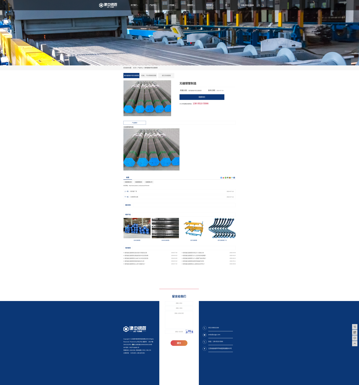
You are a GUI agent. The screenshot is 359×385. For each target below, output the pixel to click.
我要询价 (202, 97)
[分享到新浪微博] (223, 177)
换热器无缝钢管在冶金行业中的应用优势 (136, 258)
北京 (140, 353)
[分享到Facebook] (234, 177)
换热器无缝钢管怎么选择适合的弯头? (194, 264)
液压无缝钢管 (166, 75)
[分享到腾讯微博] (232, 177)
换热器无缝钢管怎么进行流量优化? (135, 264)
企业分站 (132, 350)
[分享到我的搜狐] (230, 177)
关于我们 (134, 5)
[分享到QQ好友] (228, 177)
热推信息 (126, 350)
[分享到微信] (225, 177)
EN (226, 5)
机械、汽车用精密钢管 (148, 75)
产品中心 (153, 5)
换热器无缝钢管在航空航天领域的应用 (136, 252)
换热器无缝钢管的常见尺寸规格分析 (193, 252)
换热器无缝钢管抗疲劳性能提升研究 (193, 261)
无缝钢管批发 (138, 182)
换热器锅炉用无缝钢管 (151, 67)
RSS (143, 350)
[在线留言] (354, 338)
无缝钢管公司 (149, 182)
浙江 (143, 353)
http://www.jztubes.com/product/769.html (139, 185)
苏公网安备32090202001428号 (143, 344)
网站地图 (138, 350)
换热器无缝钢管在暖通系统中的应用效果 (136, 255)
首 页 (134, 67)
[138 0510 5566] (354, 326)
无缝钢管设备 (134, 197)
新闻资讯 (190, 5)
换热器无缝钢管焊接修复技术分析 (134, 261)
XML (147, 350)
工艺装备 (171, 5)
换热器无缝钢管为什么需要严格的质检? (194, 258)
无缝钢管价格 (128, 182)
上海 (137, 353)
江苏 (131, 353)
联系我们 (209, 5)
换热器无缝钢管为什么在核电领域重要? (194, 255)
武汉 (134, 353)
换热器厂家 (133, 191)
